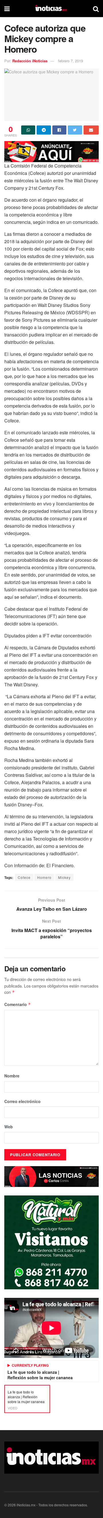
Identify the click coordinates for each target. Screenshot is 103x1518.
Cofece (24, 877)
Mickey (64, 877)
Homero (44, 877)
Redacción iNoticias (29, 60)
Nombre (11, 1076)
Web (8, 1126)
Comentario (17, 1004)
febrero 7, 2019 (70, 60)
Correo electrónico (22, 1101)
